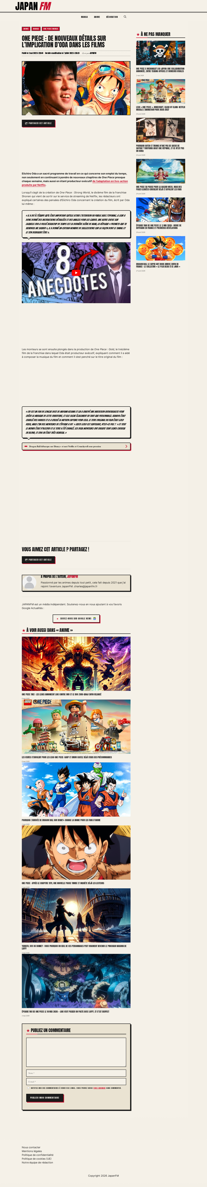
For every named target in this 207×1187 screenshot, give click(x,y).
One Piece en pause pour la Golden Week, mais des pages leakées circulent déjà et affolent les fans (159, 188)
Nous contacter (31, 1147)
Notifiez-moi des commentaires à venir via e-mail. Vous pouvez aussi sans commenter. (76, 1088)
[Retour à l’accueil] (33, 5)
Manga (84, 17)
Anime (97, 17)
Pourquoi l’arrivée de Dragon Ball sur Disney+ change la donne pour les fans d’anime (61, 820)
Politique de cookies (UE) (37, 1158)
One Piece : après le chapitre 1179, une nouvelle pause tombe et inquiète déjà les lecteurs (63, 883)
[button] (125, 17)
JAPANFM (72, 576)
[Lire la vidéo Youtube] (76, 272)
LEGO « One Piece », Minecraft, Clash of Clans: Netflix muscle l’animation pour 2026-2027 (160, 108)
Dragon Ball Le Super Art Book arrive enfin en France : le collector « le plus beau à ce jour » (158, 265)
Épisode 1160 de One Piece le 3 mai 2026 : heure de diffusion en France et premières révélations (158, 226)
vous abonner (99, 1088)
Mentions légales (32, 1151)
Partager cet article (40, 123)
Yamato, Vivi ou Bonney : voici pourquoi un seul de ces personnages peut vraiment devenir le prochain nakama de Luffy (74, 947)
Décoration (112, 17)
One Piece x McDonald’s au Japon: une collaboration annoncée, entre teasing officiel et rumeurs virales (160, 70)
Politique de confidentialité (37, 1154)
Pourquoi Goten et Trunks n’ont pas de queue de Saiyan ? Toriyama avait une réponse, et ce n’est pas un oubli (160, 148)
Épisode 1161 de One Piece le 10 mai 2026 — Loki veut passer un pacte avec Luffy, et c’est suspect (65, 1011)
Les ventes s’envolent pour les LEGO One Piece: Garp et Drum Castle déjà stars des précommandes (67, 757)
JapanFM (113, 1175)
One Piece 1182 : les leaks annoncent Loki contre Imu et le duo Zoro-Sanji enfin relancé (61, 694)
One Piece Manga (51, 29)
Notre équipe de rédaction (37, 1162)
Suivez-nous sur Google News (76, 618)
